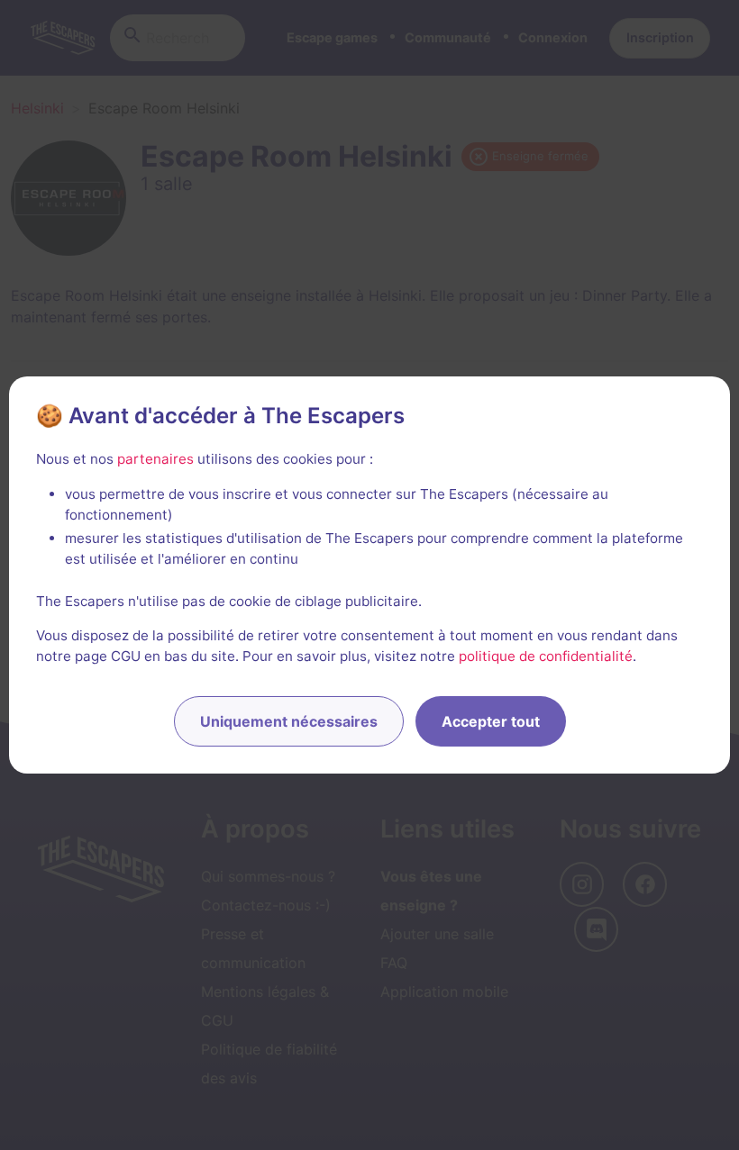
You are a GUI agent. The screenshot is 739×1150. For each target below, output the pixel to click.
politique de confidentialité (546, 656)
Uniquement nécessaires (289, 721)
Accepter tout (491, 721)
